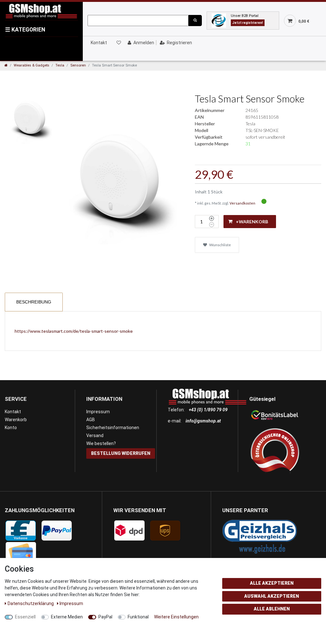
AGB (90, 419)
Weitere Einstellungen (176, 616)
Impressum (98, 411)
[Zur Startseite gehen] (6, 65)
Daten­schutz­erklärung (31, 603)
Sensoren (78, 65)
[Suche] (195, 20)
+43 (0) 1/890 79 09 (208, 409)
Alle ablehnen (272, 608)
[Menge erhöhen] (211, 218)
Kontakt (99, 42)
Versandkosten (242, 203)
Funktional (138, 616)
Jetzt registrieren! (247, 22)
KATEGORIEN (25, 29)
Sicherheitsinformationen (112, 427)
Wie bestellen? (101, 443)
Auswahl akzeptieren (271, 596)
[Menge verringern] (211, 224)
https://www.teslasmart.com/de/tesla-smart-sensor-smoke (74, 331)
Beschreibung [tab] (33, 301)
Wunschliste (220, 244)
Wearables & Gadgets (31, 65)
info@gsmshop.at (203, 420)
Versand (94, 435)
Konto (11, 427)
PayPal (105, 616)
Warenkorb (16, 419)
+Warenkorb (252, 221)
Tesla (59, 65)
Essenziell (25, 616)
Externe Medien (67, 616)
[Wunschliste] (118, 42)
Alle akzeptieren (272, 583)
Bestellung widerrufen (120, 453)
